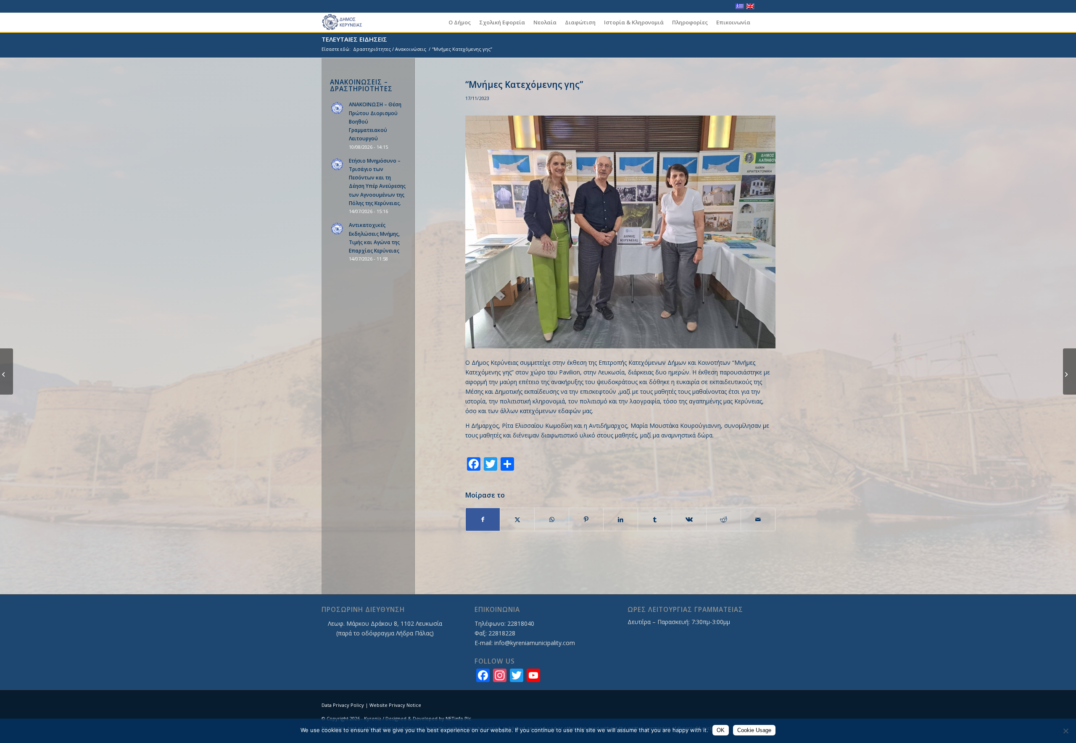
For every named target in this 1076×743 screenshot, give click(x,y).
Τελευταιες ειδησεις (354, 39)
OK (721, 730)
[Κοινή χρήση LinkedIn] (621, 519)
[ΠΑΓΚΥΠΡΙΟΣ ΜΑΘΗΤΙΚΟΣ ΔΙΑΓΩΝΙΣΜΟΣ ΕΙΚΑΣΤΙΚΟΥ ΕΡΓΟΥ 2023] (6, 371)
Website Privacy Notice (395, 705)
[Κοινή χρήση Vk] (689, 519)
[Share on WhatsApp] (552, 519)
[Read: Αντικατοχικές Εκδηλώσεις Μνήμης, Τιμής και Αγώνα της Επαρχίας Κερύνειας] (337, 229)
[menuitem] (459, 22)
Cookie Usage (754, 730)
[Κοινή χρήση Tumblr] (655, 519)
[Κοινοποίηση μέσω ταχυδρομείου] (758, 519)
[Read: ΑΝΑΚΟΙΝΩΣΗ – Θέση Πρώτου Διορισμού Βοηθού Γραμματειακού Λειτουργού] (337, 108)
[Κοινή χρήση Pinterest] (586, 519)
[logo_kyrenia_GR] (346, 22)
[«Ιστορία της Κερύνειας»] (1069, 371)
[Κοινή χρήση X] (517, 519)
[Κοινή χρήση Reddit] (724, 519)
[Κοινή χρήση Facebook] (483, 519)
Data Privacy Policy (343, 705)
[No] (1065, 731)
